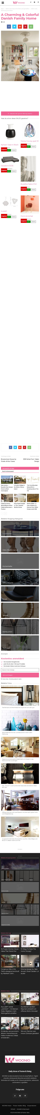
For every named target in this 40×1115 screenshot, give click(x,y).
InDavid (13, 1109)
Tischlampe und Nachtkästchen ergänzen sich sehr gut (18, 707)
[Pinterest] (38, 2)
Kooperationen (31, 1106)
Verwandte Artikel (8, 468)
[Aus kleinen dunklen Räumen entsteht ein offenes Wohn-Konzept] (30, 999)
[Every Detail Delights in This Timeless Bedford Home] (20, 498)
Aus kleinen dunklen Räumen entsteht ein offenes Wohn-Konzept (29, 1009)
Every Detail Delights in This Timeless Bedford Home (19, 505)
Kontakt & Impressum (23, 1109)
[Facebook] (30, 2)
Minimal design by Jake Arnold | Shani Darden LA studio (30, 971)
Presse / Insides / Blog (19, 1106)
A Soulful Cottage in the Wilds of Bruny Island (19, 487)
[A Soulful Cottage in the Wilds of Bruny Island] (20, 480)
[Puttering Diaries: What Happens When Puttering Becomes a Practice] (7, 498)
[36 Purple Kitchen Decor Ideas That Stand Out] (10, 941)
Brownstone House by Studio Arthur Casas (8, 460)
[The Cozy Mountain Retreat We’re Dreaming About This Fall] (33, 480)
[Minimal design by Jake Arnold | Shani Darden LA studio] (30, 961)
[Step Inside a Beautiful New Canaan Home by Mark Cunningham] (7, 480)
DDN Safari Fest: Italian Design (31, 460)
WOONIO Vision (6, 1106)
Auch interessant (8, 471)
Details (14, 150)
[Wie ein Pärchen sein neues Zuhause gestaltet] (30, 1023)
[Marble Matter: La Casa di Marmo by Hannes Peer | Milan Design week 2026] (33, 498)
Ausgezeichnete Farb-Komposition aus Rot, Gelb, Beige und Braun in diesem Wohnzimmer (19, 839)
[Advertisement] (20, 96)
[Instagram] (34, 2)
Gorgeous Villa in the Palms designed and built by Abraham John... (10, 971)
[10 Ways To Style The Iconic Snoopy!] (30, 941)
